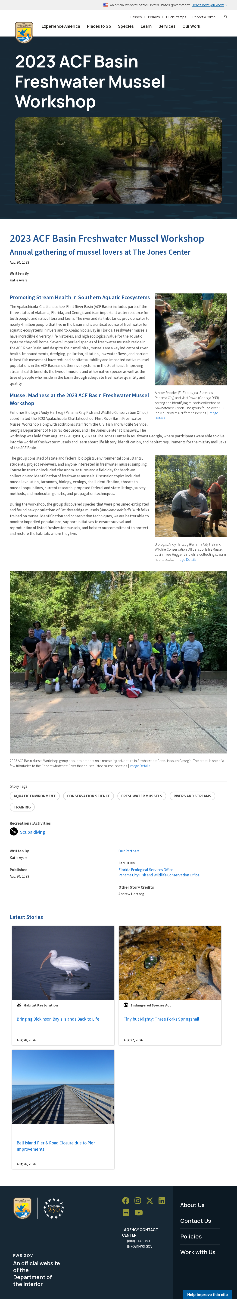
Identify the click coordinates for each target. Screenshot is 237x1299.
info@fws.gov (139, 1246)
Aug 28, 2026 (26, 1040)
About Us (192, 1205)
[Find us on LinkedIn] (163, 1200)
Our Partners (129, 851)
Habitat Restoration (41, 1005)
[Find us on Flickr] (128, 1213)
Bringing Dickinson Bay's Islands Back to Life (58, 1019)
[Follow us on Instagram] (139, 1200)
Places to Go (99, 26)
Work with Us (197, 1252)
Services (167, 26)
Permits (154, 17)
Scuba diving (32, 832)
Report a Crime (204, 17)
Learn (146, 26)
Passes (136, 17)
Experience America (61, 26)
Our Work (191, 26)
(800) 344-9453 (138, 1240)
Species (126, 26)
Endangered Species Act (151, 1005)
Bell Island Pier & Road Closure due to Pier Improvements (56, 1146)
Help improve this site (207, 1294)
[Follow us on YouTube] (140, 1213)
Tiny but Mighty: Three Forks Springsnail (161, 1019)
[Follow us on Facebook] (127, 1200)
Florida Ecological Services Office (145, 869)
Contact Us (195, 1220)
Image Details (140, 765)
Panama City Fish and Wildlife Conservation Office (159, 875)
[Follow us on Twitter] (151, 1200)
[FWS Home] (24, 33)
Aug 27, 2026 (133, 1040)
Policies (191, 1236)
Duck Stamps (176, 17)
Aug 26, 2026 (26, 1164)
